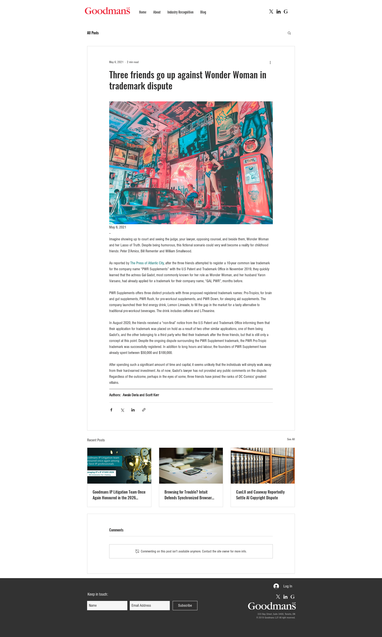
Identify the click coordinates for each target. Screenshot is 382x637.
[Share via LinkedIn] (133, 410)
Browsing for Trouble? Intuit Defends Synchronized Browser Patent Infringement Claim (188, 494)
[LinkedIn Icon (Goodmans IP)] (278, 11)
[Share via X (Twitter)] (122, 410)
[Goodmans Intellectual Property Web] (286, 11)
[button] (289, 33)
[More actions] (270, 62)
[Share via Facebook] (111, 410)
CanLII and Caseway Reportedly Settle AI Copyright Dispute (260, 494)
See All (291, 439)
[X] (271, 11)
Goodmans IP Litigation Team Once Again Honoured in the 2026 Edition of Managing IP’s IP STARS (119, 494)
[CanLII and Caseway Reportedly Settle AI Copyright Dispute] (263, 466)
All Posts (93, 33)
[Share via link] (144, 410)
